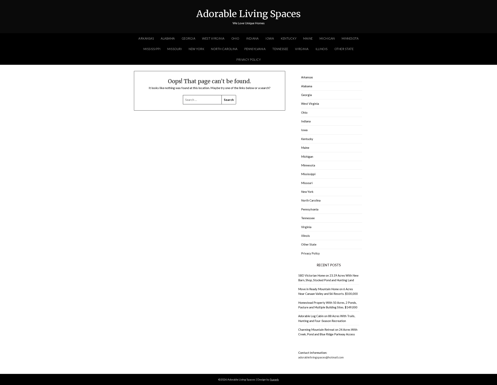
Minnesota (350, 38)
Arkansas (146, 38)
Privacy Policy (248, 59)
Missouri (174, 49)
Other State (344, 49)
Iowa (269, 38)
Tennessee (280, 49)
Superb (274, 379)
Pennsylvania (255, 49)
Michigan (327, 38)
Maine (308, 38)
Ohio (235, 38)
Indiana (252, 38)
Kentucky (288, 38)
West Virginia (213, 38)
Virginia (302, 49)
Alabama (168, 38)
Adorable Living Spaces (248, 14)
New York (196, 49)
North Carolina (224, 49)
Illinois (321, 49)
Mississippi (152, 49)
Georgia (188, 38)
